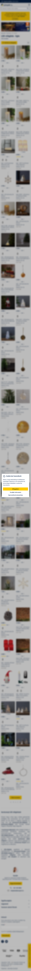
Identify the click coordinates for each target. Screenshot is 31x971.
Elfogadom (15, 489)
